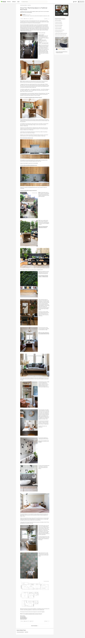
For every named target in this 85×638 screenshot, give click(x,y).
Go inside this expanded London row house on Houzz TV (33, 97)
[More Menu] (48, 18)
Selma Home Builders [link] (58, 20)
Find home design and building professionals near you (28, 165)
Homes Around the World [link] (23, 5)
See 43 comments (34, 625)
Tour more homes (23, 616)
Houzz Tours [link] (29, 5)
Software (14, 1)
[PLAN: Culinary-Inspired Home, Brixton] (34, 593)
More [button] (48, 15)
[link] (63, 49)
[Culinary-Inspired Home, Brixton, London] (34, 70)
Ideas (18, 1)
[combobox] (34, 2)
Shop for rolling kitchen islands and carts (26, 137)
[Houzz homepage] (3, 2)
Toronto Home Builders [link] (58, 28)
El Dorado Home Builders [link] (58, 22)
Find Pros (8, 1)
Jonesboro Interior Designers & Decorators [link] (61, 33)
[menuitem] (9, 1)
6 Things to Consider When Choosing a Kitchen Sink (28, 190)
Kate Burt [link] (23, 14)
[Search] (22, 2)
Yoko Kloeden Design (34, 33)
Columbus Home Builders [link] (58, 23)
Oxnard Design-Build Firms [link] (59, 31)
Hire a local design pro (23, 617)
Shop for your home (23, 618)
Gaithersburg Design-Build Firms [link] (59, 30)
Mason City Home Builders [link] (58, 25)
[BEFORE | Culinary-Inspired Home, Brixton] (29, 45)
